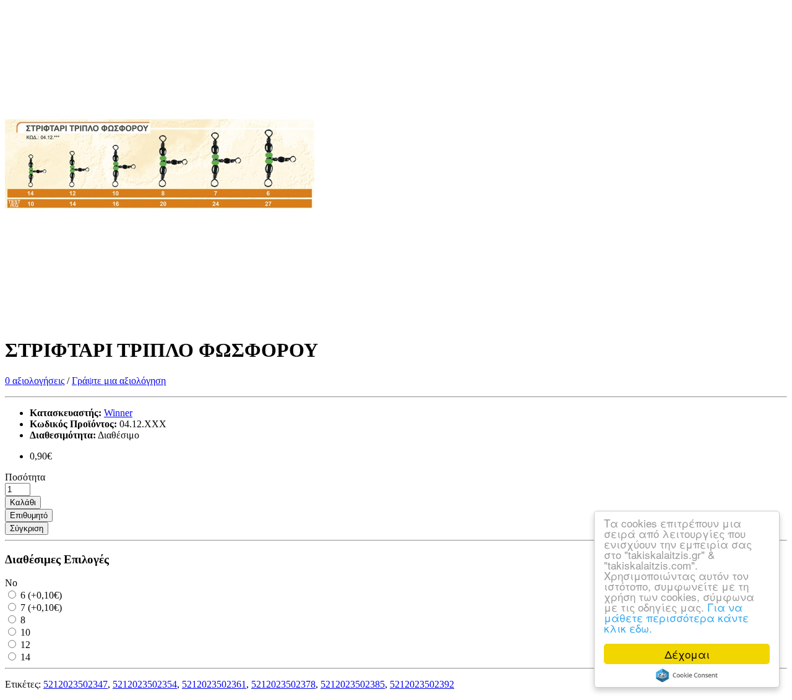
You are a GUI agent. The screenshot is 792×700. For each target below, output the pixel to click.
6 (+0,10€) (40, 595)
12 (24, 644)
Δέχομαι (687, 654)
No (11, 583)
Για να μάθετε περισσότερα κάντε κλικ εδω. (676, 617)
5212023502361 (214, 684)
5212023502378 (283, 684)
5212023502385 (353, 684)
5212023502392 (422, 684)
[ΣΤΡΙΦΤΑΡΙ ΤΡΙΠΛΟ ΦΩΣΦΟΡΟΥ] (159, 320)
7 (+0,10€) (40, 607)
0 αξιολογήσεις (34, 380)
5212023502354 (145, 684)
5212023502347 (75, 684)
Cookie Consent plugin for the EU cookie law (687, 675)
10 (24, 632)
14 (24, 657)
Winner (118, 413)
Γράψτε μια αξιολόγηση (119, 380)
